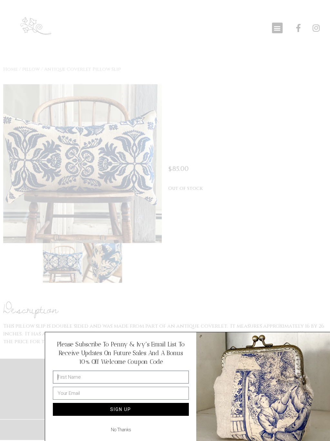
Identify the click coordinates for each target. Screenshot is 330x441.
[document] (165, 220)
